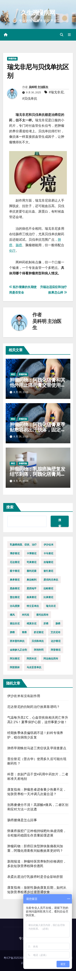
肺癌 (12, 632)
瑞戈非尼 (51, 606)
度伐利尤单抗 (51, 579)
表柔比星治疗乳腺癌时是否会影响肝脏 (35, 876)
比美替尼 (48, 597)
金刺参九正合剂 (18, 649)
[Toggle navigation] (69, 35)
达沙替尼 (56, 641)
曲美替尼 (31, 597)
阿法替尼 (15, 658)
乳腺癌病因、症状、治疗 (23, 544)
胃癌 (24, 632)
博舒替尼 (15, 553)
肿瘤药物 (12, 58)
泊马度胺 (15, 606)
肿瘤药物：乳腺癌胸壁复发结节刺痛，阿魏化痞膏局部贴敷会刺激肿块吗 (37, 474)
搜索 (10, 507)
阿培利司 (39, 649)
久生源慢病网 (38, 12)
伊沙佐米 (49, 544)
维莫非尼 (31, 623)
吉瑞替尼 (48, 562)
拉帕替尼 (48, 588)
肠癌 (19, 245)
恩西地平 (31, 588)
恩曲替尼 (15, 588)
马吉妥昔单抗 (34, 667)
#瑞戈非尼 (56, 92)
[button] (61, 34)
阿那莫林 (15, 667)
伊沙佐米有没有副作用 (23, 696)
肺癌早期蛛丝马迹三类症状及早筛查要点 (36, 748)
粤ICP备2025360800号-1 (18, 957)
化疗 (12, 250)
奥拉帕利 (31, 579)
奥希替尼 (15, 579)
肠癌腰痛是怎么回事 (22, 820)
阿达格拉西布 (51, 658)
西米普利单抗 (17, 641)
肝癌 (46, 623)
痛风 (12, 614)
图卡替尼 (15, 570)
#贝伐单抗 (29, 98)
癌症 (13, 374)
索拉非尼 (15, 623)
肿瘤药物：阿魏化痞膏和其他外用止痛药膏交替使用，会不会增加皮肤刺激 (37, 385)
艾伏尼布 (55, 632)
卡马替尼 (48, 553)
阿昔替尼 (56, 649)
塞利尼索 (31, 570)
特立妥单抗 (33, 606)
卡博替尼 (31, 553)
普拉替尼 (15, 597)
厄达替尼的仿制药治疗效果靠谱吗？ (33, 706)
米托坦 (25, 614)
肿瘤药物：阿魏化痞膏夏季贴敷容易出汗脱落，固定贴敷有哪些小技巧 (37, 430)
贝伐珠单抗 (38, 641)
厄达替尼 (15, 562)
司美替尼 (31, 562)
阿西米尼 (31, 658)
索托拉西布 (42, 614)
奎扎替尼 (48, 570)
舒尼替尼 (39, 632)
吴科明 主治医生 (38, 87)
